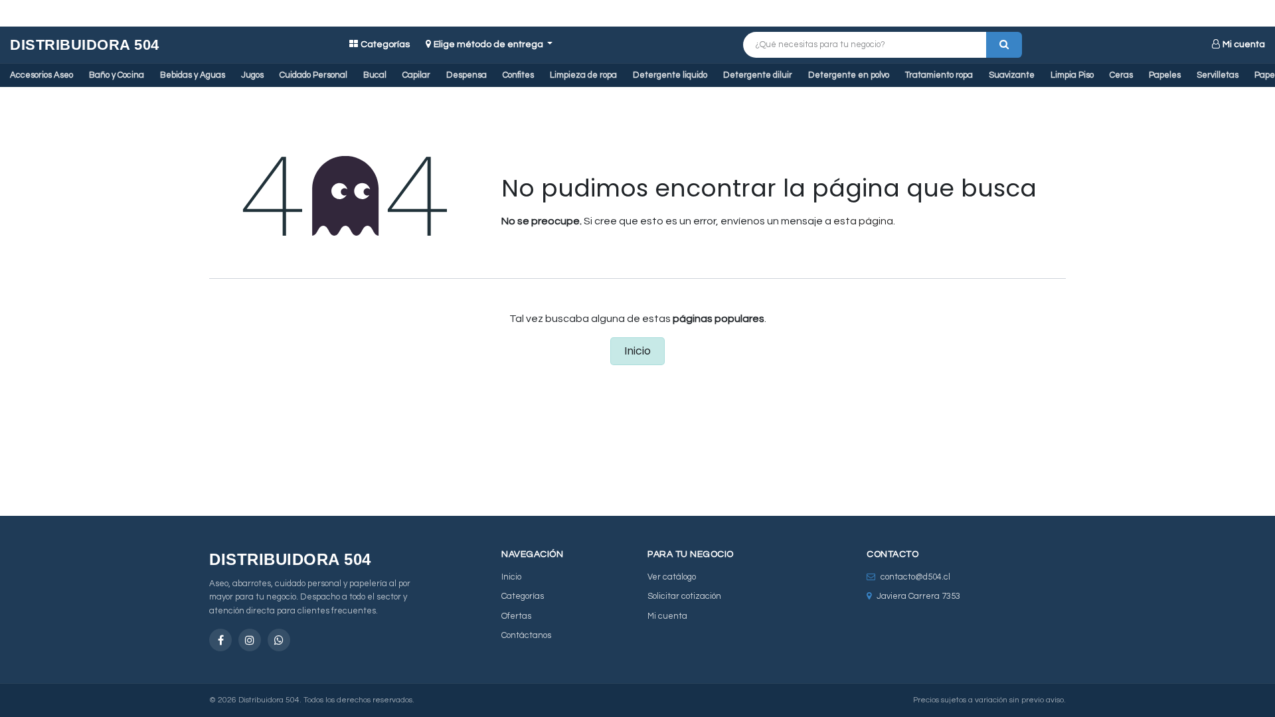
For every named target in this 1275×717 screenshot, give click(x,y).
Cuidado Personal (313, 75)
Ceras (1121, 75)
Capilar (416, 75)
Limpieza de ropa (583, 75)
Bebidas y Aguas (192, 75)
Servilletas (1217, 75)
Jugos (252, 75)
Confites (518, 75)
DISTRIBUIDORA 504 (84, 45)
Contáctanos (526, 635)
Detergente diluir (757, 75)
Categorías (385, 44)
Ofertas (516, 616)
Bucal (374, 75)
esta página (863, 221)
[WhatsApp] (279, 640)
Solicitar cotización (684, 596)
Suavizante (1012, 75)
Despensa (466, 75)
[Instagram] (249, 640)
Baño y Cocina (116, 75)
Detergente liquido (670, 75)
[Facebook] (220, 640)
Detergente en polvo (848, 75)
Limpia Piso (1072, 75)
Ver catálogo (671, 577)
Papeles (1165, 75)
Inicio (637, 350)
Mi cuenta (1244, 44)
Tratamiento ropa (939, 75)
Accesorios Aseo (41, 75)
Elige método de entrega (489, 44)
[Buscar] (1004, 45)
